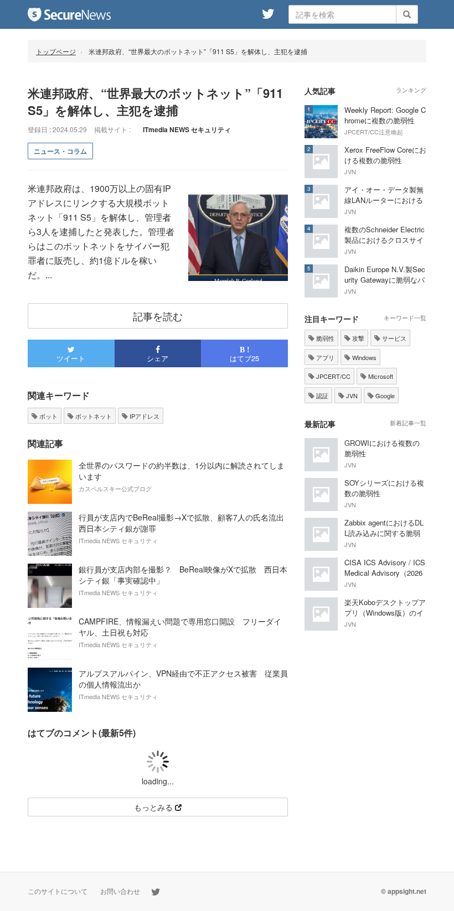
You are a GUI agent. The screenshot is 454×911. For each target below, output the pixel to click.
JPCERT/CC (332, 376)
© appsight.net (403, 891)
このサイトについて (57, 891)
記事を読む (158, 316)
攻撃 (357, 338)
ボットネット (93, 416)
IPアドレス (143, 416)
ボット (48, 416)
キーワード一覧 (405, 317)
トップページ (56, 51)
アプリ (324, 357)
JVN (351, 395)
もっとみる (154, 807)
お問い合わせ (120, 891)
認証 (321, 395)
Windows (363, 357)
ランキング (411, 89)
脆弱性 (324, 338)
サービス (393, 338)
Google (384, 395)
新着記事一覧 (408, 422)
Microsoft (380, 376)
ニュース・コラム (60, 151)
